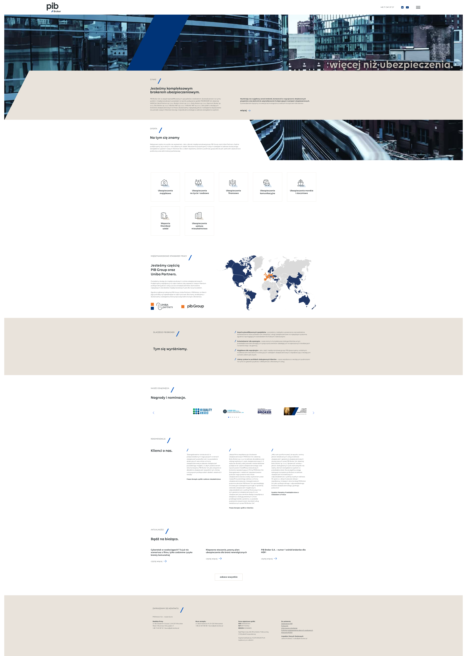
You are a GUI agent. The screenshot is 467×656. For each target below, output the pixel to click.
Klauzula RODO (286, 632)
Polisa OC (284, 626)
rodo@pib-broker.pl (300, 638)
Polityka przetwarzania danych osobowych (297, 630)
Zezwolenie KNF (287, 623)
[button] (153, 413)
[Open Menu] (418, 7)
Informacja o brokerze (289, 628)
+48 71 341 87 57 (387, 7)
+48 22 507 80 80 (201, 626)
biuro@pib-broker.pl (172, 628)
